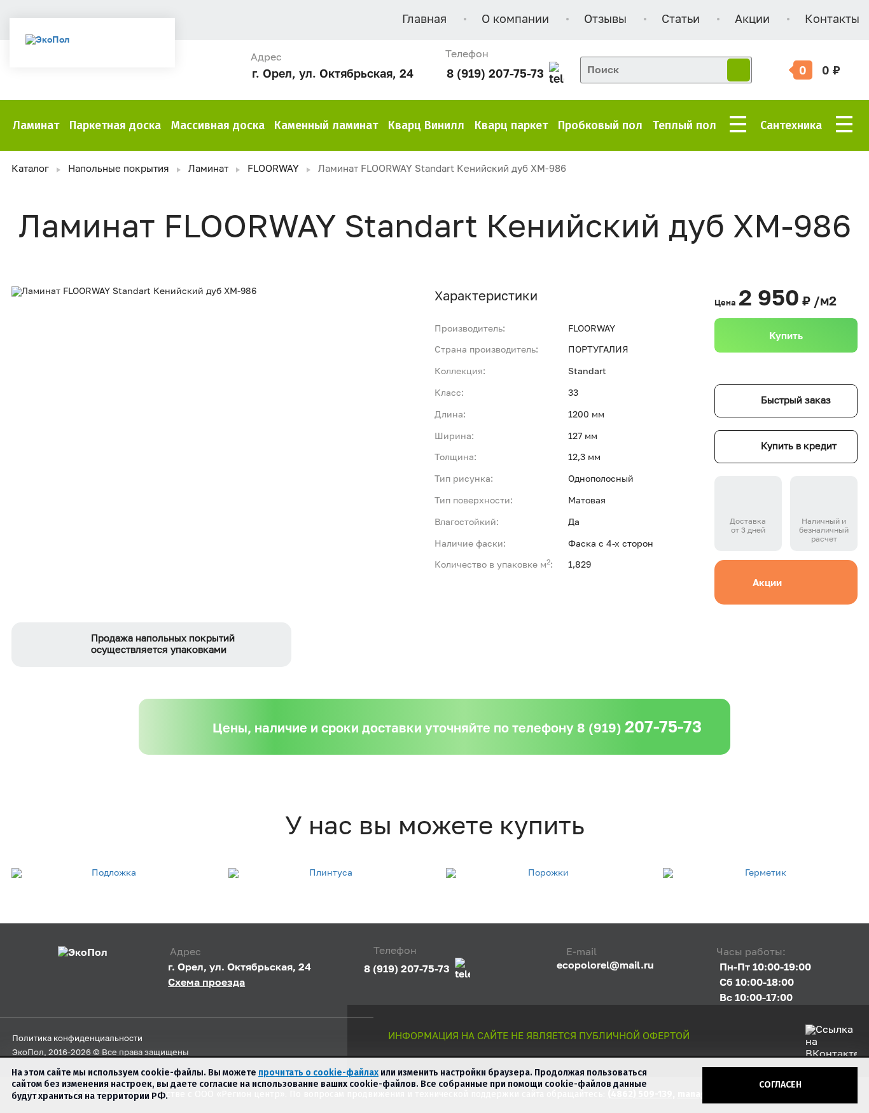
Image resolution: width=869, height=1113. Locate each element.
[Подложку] (108, 873)
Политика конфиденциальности (77, 1039)
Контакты (832, 19)
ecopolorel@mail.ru (605, 964)
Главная (424, 19)
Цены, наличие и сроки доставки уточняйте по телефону (457, 726)
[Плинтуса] (325, 873)
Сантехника (791, 125)
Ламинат (36, 125)
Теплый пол (684, 125)
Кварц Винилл (426, 125)
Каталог (30, 169)
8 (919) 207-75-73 (495, 73)
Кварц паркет (511, 125)
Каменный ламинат (326, 125)
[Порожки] (543, 873)
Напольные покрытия (118, 169)
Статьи (681, 19)
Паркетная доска (115, 125)
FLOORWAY (273, 169)
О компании (515, 19)
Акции (752, 19)
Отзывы (605, 19)
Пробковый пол (600, 125)
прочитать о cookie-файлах (318, 1072)
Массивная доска (218, 125)
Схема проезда (206, 982)
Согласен (780, 1084)
